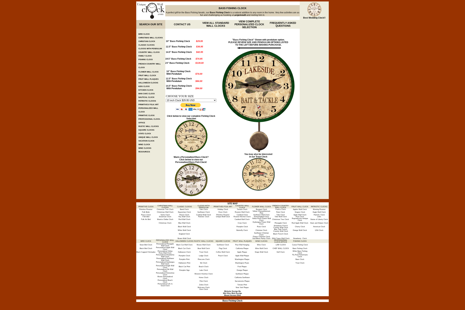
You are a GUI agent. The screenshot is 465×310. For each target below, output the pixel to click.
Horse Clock (203, 277)
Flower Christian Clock (261, 237)
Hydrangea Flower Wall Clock (261, 223)
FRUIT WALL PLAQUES (148, 79)
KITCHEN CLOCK (145, 90)
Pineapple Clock (281, 223)
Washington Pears (242, 263)
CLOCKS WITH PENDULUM (150, 49)
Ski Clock (203, 263)
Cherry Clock (300, 227)
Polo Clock (204, 281)
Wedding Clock (316, 18)
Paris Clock (280, 212)
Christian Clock (261, 230)
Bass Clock (300, 259)
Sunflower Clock (203, 212)
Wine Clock (261, 245)
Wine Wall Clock (261, 248)
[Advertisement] (314, 83)
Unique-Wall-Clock (223, 217)
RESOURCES (144, 152)
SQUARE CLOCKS (146, 130)
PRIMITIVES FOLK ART (148, 105)
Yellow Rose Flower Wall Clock (261, 219)
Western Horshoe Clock (204, 274)
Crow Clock (242, 223)
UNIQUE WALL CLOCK (148, 137)
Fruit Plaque (242, 267)
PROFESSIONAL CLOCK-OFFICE (280, 241)
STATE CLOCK (144, 134)
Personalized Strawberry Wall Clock (165, 256)
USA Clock (319, 230)
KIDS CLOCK (144, 86)
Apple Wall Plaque (242, 256)
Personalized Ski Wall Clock (165, 270)
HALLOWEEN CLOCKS (148, 83)
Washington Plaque (242, 259)
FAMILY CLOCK (145, 56)
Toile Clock (203, 209)
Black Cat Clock (184, 248)
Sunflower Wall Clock (261, 215)
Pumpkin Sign (184, 270)
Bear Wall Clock (204, 248)
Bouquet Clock (261, 209)
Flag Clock (223, 248)
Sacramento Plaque (242, 281)
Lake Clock (203, 270)
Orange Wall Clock (300, 230)
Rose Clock (261, 227)
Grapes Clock (300, 212)
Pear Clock (300, 217)
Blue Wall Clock (184, 223)
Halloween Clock (184, 252)
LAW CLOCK (281, 245)
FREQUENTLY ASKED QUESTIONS (283, 24)
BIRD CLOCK (144, 34)
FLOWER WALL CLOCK (148, 72)
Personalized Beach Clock (165, 281)
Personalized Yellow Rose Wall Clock (165, 252)
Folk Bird (146, 217)
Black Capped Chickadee (145, 252)
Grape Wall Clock (261, 252)
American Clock (319, 227)
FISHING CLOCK (145, 59)
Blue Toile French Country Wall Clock (280, 230)
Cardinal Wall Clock (203, 215)
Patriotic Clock (319, 215)
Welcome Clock (204, 287)
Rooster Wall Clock (242, 212)
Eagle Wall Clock (319, 212)
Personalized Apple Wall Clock (165, 248)
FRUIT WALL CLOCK (147, 75)
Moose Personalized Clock (165, 277)
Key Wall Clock (184, 217)
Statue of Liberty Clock (319, 219)
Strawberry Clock (300, 238)
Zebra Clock (203, 285)
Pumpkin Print (184, 259)
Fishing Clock (208, 116)
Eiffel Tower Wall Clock (281, 238)
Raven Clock (184, 215)
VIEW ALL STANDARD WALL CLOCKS (215, 24)
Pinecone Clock (204, 259)
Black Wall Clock (184, 227)
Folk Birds (146, 212)
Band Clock (184, 209)
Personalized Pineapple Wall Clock (165, 245)
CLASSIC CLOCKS (146, 45)
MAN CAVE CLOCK (146, 94)
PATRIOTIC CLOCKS (147, 101)
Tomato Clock (242, 209)
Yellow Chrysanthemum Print (261, 212)
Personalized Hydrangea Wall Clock (165, 263)
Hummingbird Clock (261, 217)
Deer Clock (203, 289)
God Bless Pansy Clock (261, 238)
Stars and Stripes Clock (319, 223)
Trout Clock (261, 156)
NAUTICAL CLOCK (146, 97)
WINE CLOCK (144, 144)
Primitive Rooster (145, 209)
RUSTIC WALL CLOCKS (148, 126)
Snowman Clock (165, 217)
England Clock (184, 234)
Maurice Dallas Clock (165, 219)
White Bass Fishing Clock (300, 252)
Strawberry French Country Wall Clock (280, 226)
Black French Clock (280, 234)
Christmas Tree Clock (165, 209)
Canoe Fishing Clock (300, 245)
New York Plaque (242, 287)
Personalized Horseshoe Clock (165, 274)
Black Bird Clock (146, 248)
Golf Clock (281, 252)
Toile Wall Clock (281, 217)
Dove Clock (223, 212)
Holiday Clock (223, 209)
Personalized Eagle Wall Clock (165, 266)
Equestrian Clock (184, 212)
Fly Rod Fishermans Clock (300, 256)
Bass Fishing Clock (300, 248)
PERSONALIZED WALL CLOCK (165, 241)
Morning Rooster (319, 209)
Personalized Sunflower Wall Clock (165, 259)
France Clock (281, 209)
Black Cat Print (184, 267)
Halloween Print (184, 263)
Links (319, 217)
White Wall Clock (184, 230)
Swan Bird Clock (146, 245)
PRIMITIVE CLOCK (146, 115)
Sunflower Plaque (242, 274)
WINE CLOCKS (144, 148)
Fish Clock (200, 162)
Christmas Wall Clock (165, 212)
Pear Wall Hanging (242, 245)
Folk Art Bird (146, 219)
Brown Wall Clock (184, 238)
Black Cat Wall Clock (184, 245)
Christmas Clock (165, 223)
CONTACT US (182, 24)
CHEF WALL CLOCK (281, 248)
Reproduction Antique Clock (300, 219)
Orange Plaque (242, 270)
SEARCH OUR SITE (150, 24)
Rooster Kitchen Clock (242, 217)
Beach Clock (204, 267)
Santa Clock (165, 215)
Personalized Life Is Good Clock (165, 285)
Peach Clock (223, 256)
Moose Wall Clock (204, 245)
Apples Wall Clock (300, 209)
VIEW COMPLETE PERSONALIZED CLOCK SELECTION (249, 24)
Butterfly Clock (242, 230)
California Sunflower (242, 277)
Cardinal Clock (242, 215)
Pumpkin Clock (242, 227)
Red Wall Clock (184, 219)
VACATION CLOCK (146, 141)
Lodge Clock (203, 256)
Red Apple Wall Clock (300, 223)
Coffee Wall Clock (223, 252)
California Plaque (242, 248)
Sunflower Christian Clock (261, 234)
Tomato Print (242, 285)
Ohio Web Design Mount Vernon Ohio (233, 294)
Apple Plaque (242, 252)
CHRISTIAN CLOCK (146, 41)
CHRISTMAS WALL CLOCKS (150, 38)
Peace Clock (146, 215)
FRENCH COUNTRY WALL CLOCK (280, 206)
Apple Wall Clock (300, 215)
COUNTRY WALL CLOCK (149, 52)
